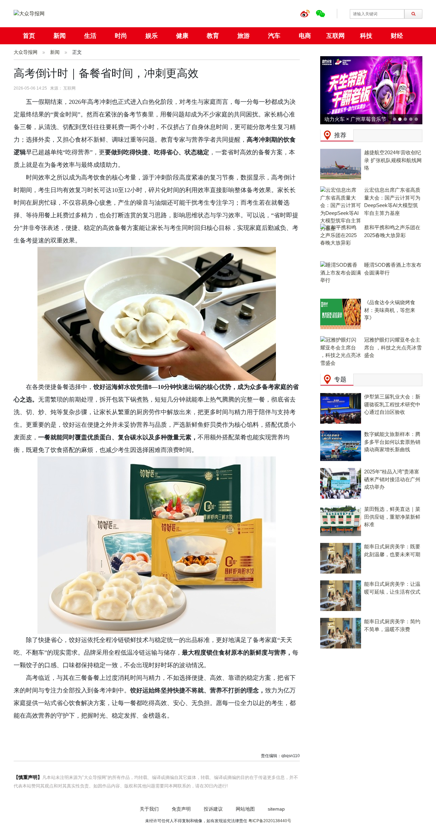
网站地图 (245, 809)
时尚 (121, 35)
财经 (397, 35)
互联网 (335, 35)
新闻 (59, 35)
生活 (90, 35)
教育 (213, 35)
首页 (29, 35)
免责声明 (181, 809)
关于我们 (149, 809)
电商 (305, 35)
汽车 (274, 35)
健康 (182, 35)
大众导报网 (25, 52)
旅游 (243, 35)
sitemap (276, 809)
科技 (366, 35)
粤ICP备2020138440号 (269, 820)
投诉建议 (213, 809)
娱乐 (151, 35)
